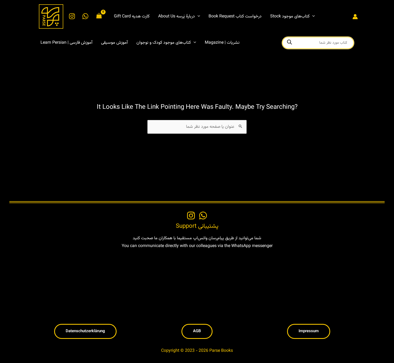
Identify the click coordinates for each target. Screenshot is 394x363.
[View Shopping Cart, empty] (99, 16)
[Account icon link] (355, 16)
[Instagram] (72, 16)
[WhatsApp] (85, 16)
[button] (197, 17)
